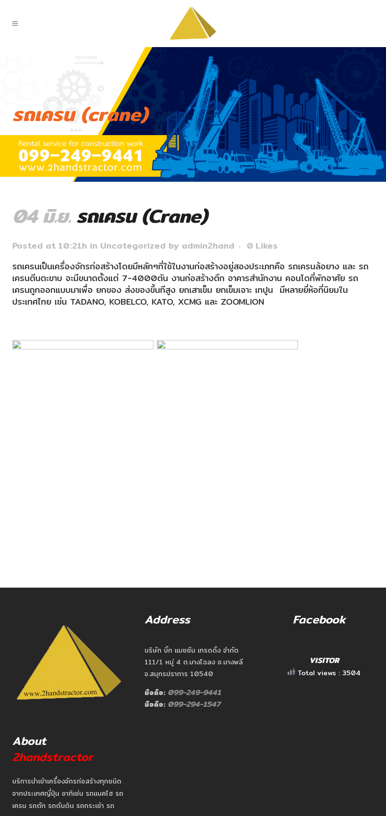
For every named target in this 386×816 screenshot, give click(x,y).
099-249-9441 (194, 692)
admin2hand (208, 245)
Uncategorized (133, 245)
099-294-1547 (194, 704)
